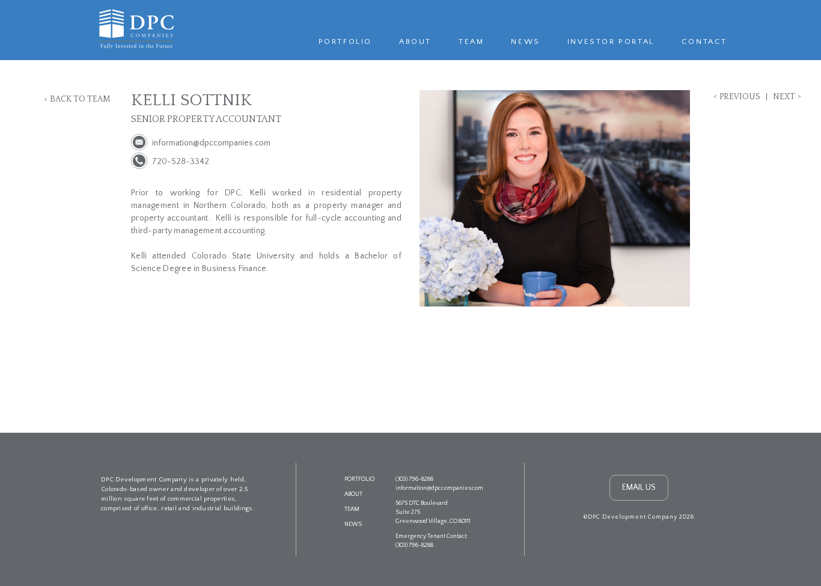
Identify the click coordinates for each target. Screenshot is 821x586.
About (415, 41)
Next (784, 96)
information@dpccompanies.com (211, 143)
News (525, 41)
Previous (739, 96)
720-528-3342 (180, 161)
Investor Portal (611, 41)
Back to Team (80, 99)
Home (134, 28)
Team (471, 41)
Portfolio (345, 41)
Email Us (639, 487)
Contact (704, 41)
